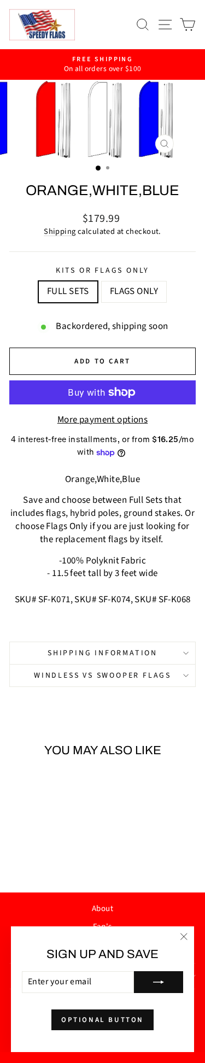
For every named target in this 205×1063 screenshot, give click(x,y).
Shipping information (102, 653)
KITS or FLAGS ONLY (102, 271)
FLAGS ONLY (134, 291)
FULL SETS (68, 291)
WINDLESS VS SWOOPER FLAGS (102, 675)
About (102, 908)
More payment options (102, 420)
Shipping (59, 231)
